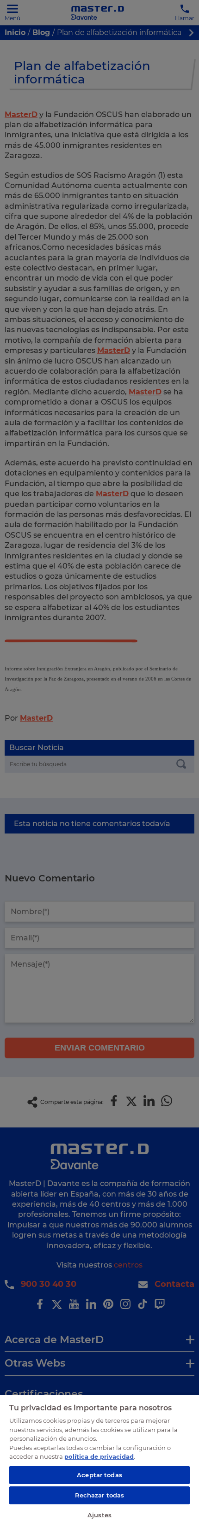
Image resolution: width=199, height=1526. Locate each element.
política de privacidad (99, 1456)
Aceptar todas (99, 1475)
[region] (99, 1460)
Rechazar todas (99, 1495)
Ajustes (99, 1515)
